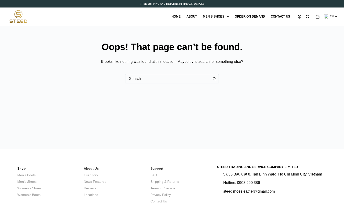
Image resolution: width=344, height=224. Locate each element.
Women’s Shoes (29, 188)
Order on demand (250, 16)
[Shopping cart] (316, 17)
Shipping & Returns (164, 181)
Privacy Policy (160, 195)
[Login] (299, 17)
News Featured (95, 181)
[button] (330, 16)
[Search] (307, 17)
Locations (91, 195)
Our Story (91, 175)
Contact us (280, 16)
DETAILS (199, 3)
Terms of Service (162, 188)
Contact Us (158, 201)
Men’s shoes (213, 16)
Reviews (90, 188)
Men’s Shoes (27, 181)
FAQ (153, 175)
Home (176, 16)
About (192, 16)
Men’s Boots (26, 175)
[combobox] (167, 78)
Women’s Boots (28, 195)
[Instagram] (219, 199)
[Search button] (214, 78)
